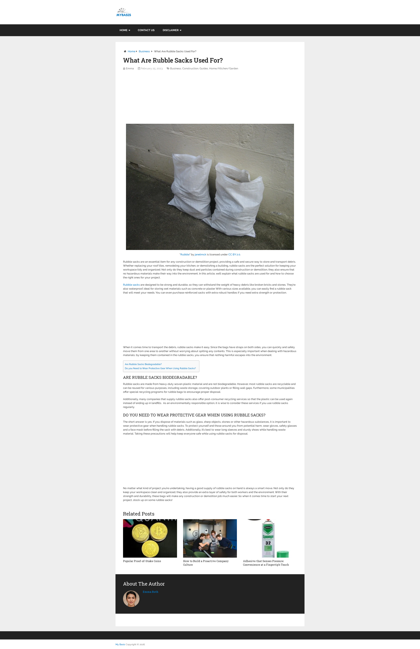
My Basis (120, 644)
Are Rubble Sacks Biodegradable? (143, 364)
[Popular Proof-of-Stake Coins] (150, 538)
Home (123, 30)
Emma (130, 68)
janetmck (200, 254)
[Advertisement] (210, 98)
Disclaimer (171, 30)
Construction (190, 68)
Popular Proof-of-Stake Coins (142, 561)
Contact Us (146, 30)
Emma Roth (150, 591)
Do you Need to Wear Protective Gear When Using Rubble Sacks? (160, 368)
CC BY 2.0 (234, 254)
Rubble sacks (131, 284)
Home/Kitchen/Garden (223, 68)
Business (144, 51)
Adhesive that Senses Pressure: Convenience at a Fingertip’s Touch (266, 562)
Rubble (184, 254)
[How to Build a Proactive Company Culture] (210, 538)
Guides (204, 68)
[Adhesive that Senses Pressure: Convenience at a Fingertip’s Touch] (270, 538)
